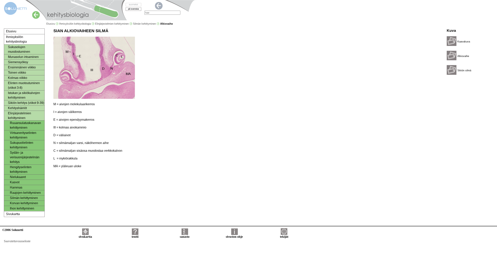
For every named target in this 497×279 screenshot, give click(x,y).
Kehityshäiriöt (17, 108)
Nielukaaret (18, 177)
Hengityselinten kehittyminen (20, 169)
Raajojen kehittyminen (25, 192)
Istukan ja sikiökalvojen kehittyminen (24, 95)
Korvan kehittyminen (24, 203)
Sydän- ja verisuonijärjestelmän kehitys (24, 157)
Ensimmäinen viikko (22, 67)
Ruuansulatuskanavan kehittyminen (25, 125)
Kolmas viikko (17, 77)
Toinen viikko (17, 72)
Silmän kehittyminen (145, 23)
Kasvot (14, 182)
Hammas (16, 187)
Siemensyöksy (18, 62)
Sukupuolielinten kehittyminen (21, 145)
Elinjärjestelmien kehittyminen (112, 23)
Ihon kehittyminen (22, 208)
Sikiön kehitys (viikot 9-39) (26, 102)
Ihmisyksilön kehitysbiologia (75, 23)
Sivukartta (13, 214)
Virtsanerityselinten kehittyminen (23, 135)
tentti (135, 236)
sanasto (184, 236)
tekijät (284, 236)
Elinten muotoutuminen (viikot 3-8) (24, 85)
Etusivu (51, 23)
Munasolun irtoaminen (23, 57)
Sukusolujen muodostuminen (19, 49)
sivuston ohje (234, 236)
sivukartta (85, 236)
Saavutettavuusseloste (17, 241)
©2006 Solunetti (12, 230)
